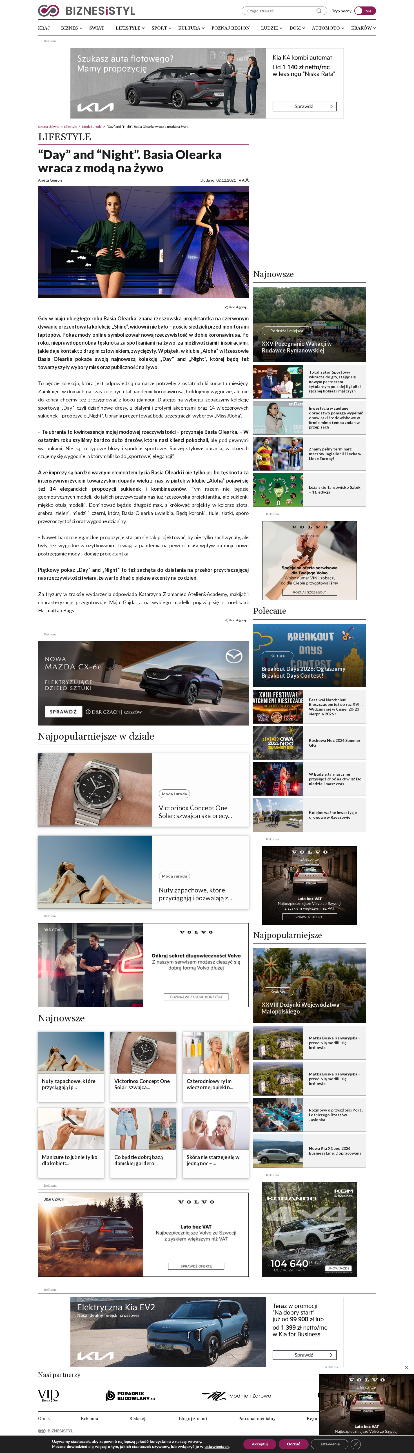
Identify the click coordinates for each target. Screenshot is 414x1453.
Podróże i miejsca (286, 330)
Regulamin (318, 1418)
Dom (295, 28)
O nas (44, 1418)
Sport (159, 28)
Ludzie (269, 28)
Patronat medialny (256, 1418)
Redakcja (138, 1418)
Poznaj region (231, 28)
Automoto (326, 28)
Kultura (189, 28)
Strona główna (48, 126)
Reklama (89, 1418)
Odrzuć (293, 1444)
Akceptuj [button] (260, 1444)
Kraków (361, 28)
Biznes (69, 28)
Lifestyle (128, 28)
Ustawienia (329, 1444)
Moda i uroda (92, 126)
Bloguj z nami (193, 1418)
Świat (96, 28)
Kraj (44, 28)
